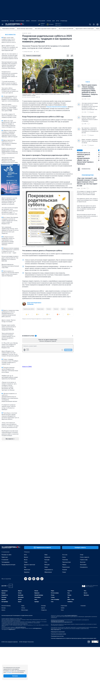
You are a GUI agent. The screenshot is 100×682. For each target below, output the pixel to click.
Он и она (64, 554)
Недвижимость (48, 569)
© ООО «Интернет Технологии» (26, 641)
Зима (45, 554)
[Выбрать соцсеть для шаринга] (71, 55)
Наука (46, 567)
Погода (12, 20)
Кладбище (70, 309)
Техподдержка (5, 562)
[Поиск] (90, 24)
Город (25, 562)
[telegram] (25, 578)
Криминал (47, 557)
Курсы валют (41, 20)
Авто (25, 554)
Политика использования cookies (58, 634)
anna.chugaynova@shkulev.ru (71, 615)
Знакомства (5, 20)
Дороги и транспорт (29, 564)
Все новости (10, 34)
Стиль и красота (84, 557)
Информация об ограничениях (58, 631)
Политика (65, 559)
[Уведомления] (94, 24)
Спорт (81, 554)
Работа (64, 564)
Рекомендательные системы (57, 636)
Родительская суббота (28, 309)
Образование (48, 572)
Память (63, 309)
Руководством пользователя (57, 620)
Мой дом (46, 564)
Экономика (83, 564)
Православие (40, 309)
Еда (25, 567)
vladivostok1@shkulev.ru (20, 627)
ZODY (53, 20)
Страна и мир (83, 559)
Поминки (56, 309)
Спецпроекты (84, 567)
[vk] (29, 578)
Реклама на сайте (6, 554)
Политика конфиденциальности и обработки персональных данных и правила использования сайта (73, 638)
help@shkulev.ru (11, 629)
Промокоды (63, 20)
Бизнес (26, 557)
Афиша (28, 20)
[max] (33, 578)
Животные (27, 569)
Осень (64, 557)
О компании (5, 559)
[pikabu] (41, 578)
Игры (57, 20)
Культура (46, 559)
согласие (8, 672)
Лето (45, 562)
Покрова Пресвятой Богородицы (56, 106)
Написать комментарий (33, 55)
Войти (27, 350)
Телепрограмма (20, 20)
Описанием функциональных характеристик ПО (61, 622)
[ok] (37, 578)
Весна (25, 559)
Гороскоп (34, 20)
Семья (64, 572)
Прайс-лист (5, 557)
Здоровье (26, 572)
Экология (82, 562)
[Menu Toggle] (2, 24)
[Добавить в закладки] (67, 55)
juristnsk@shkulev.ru (37, 628)
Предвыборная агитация (8, 564)
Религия (49, 309)
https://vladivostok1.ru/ (56, 629)
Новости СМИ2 (27, 366)
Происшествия (66, 562)
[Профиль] (97, 24)
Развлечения (66, 567)
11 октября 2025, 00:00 (27, 51)
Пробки (49, 20)
